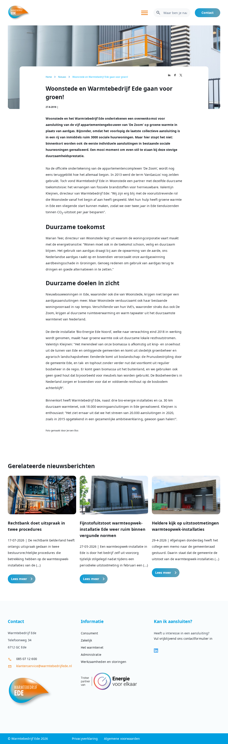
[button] (42, 529)
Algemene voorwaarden (122, 738)
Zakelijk (86, 640)
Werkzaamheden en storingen (103, 662)
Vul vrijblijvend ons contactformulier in (183, 638)
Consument (89, 633)
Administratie (91, 654)
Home (49, 76)
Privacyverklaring (85, 738)
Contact (208, 12)
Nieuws (62, 76)
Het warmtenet (92, 647)
